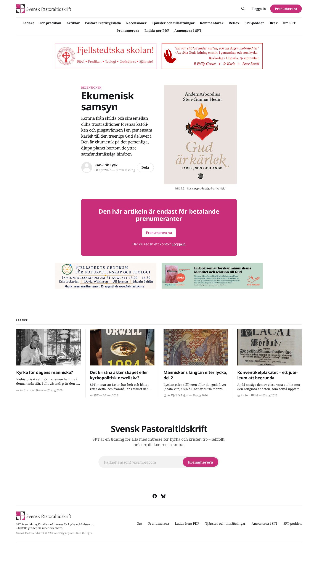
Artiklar (73, 23)
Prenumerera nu (159, 232)
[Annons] (105, 56)
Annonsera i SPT (187, 30)
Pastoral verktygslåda (103, 23)
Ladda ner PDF (157, 30)
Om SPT (289, 23)
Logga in (259, 8)
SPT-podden (255, 23)
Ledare (28, 23)
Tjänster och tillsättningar (173, 23)
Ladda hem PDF (187, 523)
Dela (145, 167)
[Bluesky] (163, 496)
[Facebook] (155, 496)
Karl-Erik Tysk (106, 165)
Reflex (234, 23)
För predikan (50, 23)
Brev (274, 23)
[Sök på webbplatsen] (243, 8)
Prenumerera (128, 30)
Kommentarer (211, 23)
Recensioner (136, 23)
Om (139, 523)
